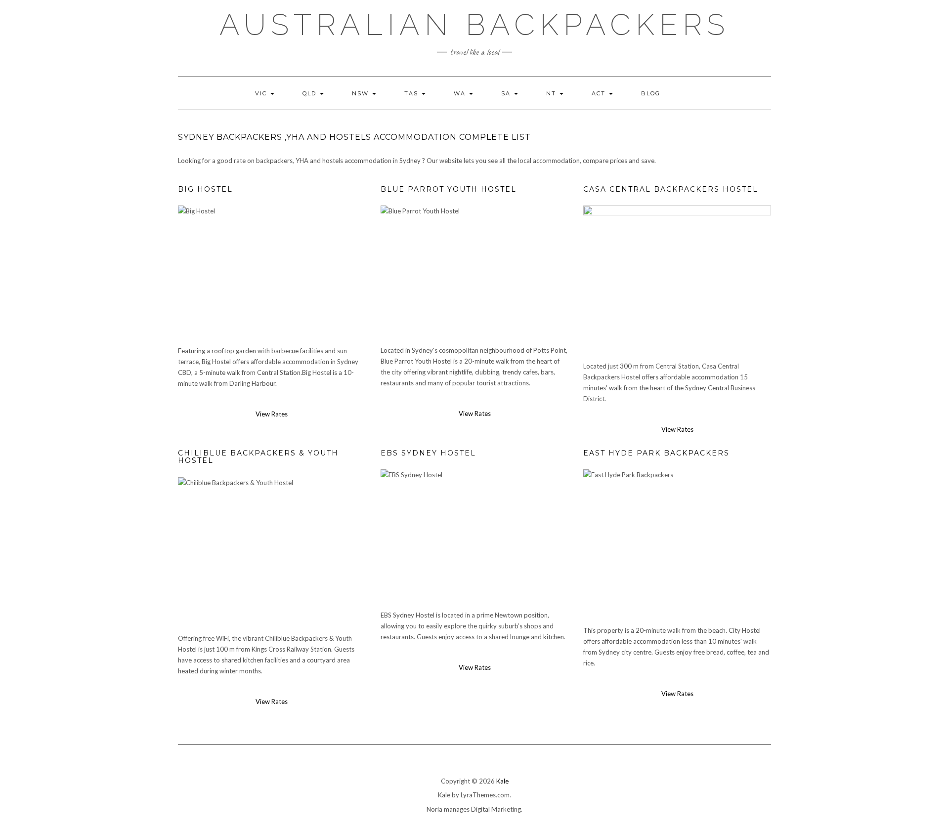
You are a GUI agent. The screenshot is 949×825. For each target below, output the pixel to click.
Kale (502, 781)
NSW (361, 93)
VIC (262, 93)
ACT (600, 93)
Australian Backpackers (474, 24)
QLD (310, 93)
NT (552, 93)
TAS (412, 93)
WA (461, 93)
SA (507, 93)
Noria (434, 809)
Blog (650, 93)
